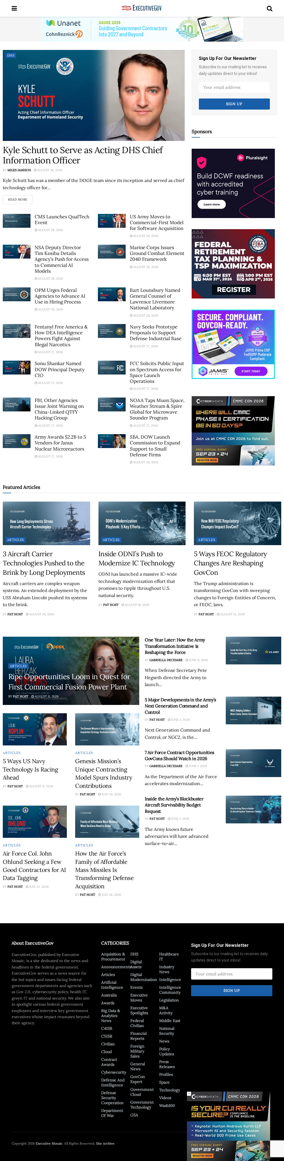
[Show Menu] (14, 8)
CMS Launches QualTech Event (62, 220)
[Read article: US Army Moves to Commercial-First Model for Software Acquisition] (112, 221)
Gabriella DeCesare (165, 660)
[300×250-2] (233, 263)
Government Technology (142, 1105)
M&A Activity (166, 1010)
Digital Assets (136, 964)
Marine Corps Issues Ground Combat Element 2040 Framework (157, 253)
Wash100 (167, 1105)
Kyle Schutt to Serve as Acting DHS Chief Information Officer (83, 155)
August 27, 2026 (50, 352)
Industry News (166, 969)
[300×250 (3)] (233, 182)
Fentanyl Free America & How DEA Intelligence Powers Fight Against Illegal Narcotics (61, 336)
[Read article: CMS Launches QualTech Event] (17, 221)
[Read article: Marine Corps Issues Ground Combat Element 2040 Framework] (112, 252)
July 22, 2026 (38, 887)
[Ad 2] (233, 343)
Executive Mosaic (49, 1143)
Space (164, 1082)
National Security (166, 1031)
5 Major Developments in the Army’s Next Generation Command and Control (180, 706)
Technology (169, 1089)
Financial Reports (138, 1036)
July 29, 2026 (111, 794)
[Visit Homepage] (142, 8)
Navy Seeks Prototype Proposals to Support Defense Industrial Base (155, 333)
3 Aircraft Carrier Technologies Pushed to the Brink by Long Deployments (44, 563)
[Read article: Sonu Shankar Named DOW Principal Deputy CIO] (17, 368)
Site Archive (105, 1143)
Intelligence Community (170, 990)
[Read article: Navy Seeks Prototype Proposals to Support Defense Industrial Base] (112, 331)
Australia (109, 995)
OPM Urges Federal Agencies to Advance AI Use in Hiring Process (60, 296)
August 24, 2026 (41, 614)
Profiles (166, 1074)
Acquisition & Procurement (113, 957)
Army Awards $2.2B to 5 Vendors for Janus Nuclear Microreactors (60, 443)
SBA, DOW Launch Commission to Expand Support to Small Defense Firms (155, 446)
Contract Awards (109, 1062)
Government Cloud (142, 1092)
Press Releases (167, 1064)
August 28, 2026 (49, 170)
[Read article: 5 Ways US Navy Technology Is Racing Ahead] (35, 729)
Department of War (112, 1113)
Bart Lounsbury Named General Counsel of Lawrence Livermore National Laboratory (155, 299)
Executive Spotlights (139, 1010)
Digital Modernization (143, 977)
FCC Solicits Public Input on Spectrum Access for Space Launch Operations (157, 372)
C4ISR (106, 1028)
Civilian (108, 1043)
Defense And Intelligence (113, 1082)
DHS (10, 55)
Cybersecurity (113, 1072)
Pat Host (15, 614)
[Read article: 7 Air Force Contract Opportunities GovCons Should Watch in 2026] (253, 763)
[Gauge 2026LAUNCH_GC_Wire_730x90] (142, 28)
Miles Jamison (19, 170)
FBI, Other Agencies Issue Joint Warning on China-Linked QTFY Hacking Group (59, 409)
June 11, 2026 (198, 660)
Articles (15, 540)
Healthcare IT (169, 957)
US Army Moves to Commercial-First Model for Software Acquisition (157, 223)
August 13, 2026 (232, 614)
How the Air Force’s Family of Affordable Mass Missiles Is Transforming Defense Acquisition (104, 870)
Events (136, 987)
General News (137, 1066)
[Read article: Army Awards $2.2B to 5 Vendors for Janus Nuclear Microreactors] (17, 441)
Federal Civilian (137, 1023)
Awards (107, 1002)
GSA (134, 1114)
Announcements (116, 966)
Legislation (169, 1000)
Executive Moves (139, 998)
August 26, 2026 (145, 462)
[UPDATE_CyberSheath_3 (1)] (233, 430)
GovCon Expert (137, 1079)
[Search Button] (269, 8)
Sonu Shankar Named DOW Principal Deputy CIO (60, 369)
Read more (20, 198)
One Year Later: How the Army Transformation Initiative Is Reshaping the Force (175, 646)
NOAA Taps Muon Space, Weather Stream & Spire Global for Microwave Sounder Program (157, 409)
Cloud (106, 1051)
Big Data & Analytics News (110, 1015)
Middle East (169, 1020)
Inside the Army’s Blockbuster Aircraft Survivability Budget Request (174, 805)
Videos (165, 1097)
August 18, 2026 (136, 605)
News (164, 1041)
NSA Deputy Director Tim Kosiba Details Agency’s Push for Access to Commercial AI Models (62, 259)
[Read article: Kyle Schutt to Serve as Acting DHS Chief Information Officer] (94, 95)
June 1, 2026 (197, 766)
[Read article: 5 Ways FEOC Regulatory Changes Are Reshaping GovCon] (237, 523)
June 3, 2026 (180, 720)
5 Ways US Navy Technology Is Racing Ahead (30, 769)
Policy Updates (166, 1051)
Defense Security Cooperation (112, 1097)
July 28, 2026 (111, 895)
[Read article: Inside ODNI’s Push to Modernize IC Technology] (142, 523)
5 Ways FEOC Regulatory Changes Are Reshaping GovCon (230, 563)
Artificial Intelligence (112, 985)
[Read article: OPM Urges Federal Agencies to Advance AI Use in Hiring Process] (17, 294)
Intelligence (170, 979)
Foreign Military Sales (137, 1051)
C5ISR (106, 1036)
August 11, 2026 (46, 696)
